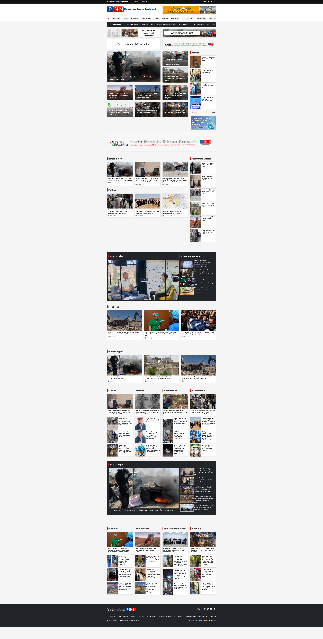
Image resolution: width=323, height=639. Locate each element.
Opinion (165, 18)
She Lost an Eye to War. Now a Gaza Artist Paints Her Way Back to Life (203, 480)
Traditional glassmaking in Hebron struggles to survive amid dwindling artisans (203, 489)
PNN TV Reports (188, 18)
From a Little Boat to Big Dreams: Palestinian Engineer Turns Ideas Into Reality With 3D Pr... (204, 472)
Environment (143, 528)
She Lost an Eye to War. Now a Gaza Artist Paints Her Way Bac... (175, 95)
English (112, 1)
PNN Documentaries (191, 256)
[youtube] (211, 2)
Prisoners (134, 18)
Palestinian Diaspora (175, 528)
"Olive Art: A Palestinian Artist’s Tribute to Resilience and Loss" (203, 290)
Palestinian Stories (201, 158)
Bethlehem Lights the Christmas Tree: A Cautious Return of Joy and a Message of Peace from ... (203, 282)
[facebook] (205, 2)
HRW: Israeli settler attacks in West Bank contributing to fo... (147, 112)
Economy (212, 18)
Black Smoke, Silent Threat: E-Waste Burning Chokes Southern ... (119, 95)
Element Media (211, 620)
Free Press (113, 307)
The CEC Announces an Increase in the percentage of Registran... (119, 112)
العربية (125, 1)
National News (116, 158)
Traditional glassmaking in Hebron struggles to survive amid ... (175, 112)
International (201, 18)
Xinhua (195, 52)
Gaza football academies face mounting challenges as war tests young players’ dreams (203, 499)
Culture (156, 18)
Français (119, 1)
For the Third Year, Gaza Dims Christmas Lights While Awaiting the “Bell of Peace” (204, 272)
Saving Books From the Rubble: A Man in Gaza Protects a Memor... (173, 62)
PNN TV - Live (116, 256)
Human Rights (146, 18)
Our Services (134, 1)
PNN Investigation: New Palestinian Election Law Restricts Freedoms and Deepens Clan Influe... (202, 264)
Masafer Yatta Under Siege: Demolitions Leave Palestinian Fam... (147, 95)
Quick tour (116, 18)
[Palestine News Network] (132, 9)
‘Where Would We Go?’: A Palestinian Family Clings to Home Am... (175, 78)
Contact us (144, 1)
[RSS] (214, 2)
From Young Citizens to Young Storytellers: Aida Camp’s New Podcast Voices (204, 507)
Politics (125, 18)
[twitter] (208, 2)
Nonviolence (175, 18)
